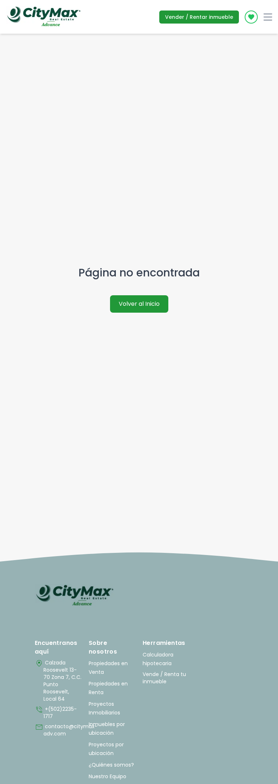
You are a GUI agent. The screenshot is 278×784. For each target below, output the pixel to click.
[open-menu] (268, 17)
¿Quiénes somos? (111, 764)
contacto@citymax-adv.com (58, 730)
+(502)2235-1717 (56, 712)
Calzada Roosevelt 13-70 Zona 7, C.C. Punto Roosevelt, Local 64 (58, 680)
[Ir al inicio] (75, 595)
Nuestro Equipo (107, 776)
